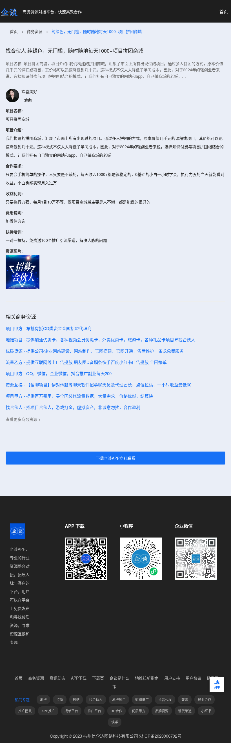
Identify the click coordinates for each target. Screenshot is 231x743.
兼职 (184, 699)
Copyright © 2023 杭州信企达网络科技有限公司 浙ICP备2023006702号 (115, 736)
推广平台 (94, 710)
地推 (43, 699)
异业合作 (204, 699)
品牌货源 (161, 710)
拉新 (59, 699)
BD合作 (116, 710)
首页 (14, 31)
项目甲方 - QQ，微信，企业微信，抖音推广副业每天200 (59, 373)
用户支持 (172, 678)
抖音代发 (165, 699)
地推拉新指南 (147, 678)
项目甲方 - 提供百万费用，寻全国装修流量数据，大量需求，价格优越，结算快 (79, 396)
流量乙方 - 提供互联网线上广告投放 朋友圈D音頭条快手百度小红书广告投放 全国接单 (86, 362)
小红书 (206, 710)
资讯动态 (57, 678)
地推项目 (119, 699)
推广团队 (25, 710)
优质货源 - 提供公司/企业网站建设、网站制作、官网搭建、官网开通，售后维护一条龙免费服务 (95, 351)
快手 (114, 722)
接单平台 (71, 710)
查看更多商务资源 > (23, 419)
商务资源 (35, 31)
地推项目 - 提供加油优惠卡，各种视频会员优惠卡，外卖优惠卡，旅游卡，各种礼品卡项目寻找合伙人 (100, 339)
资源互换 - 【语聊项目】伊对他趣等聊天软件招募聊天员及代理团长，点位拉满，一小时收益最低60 (98, 385)
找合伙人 (96, 699)
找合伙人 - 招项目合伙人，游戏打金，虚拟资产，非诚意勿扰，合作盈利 (73, 407)
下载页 (98, 678)
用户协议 (193, 678)
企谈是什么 (119, 678)
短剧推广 (142, 699)
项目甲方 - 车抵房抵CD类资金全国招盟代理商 (49, 328)
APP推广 (48, 710)
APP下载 (78, 678)
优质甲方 (138, 710)
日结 (76, 699)
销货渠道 (185, 710)
